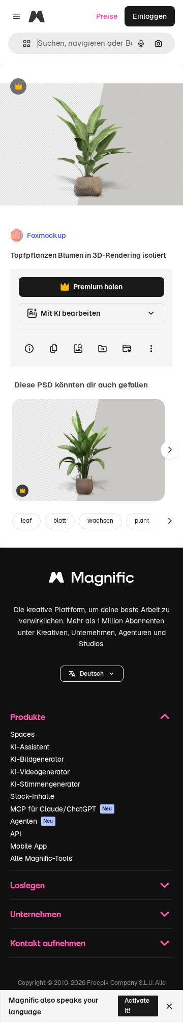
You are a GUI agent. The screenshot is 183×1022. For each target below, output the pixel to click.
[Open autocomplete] (23, 43)
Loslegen (27, 885)
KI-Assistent (29, 747)
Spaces (22, 734)
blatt (59, 521)
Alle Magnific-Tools (41, 858)
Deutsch (92, 674)
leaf (26, 521)
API (15, 833)
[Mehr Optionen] (151, 348)
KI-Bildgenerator (37, 759)
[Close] (169, 1006)
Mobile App (28, 846)
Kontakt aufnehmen (47, 943)
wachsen (100, 521)
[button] (92, 674)
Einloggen (150, 16)
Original (65, 87)
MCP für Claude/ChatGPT (61, 809)
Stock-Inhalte (32, 796)
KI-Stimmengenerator (45, 784)
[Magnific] (91, 580)
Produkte (27, 716)
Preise (106, 16)
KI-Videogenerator (40, 771)
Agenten (31, 821)
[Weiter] (170, 450)
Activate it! (137, 1005)
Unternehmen (35, 914)
